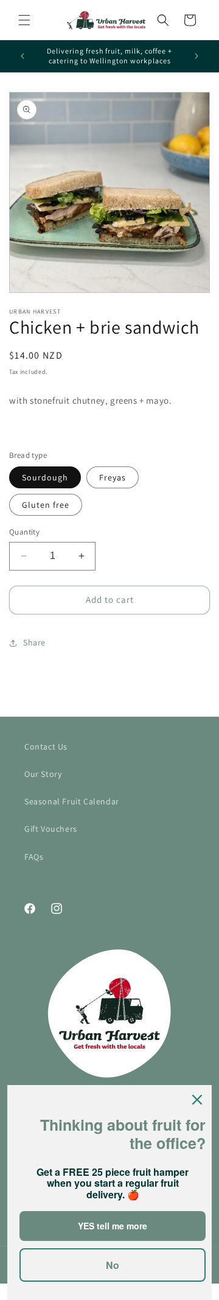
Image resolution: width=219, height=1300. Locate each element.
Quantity (24, 532)
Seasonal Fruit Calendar (71, 801)
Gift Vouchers (50, 828)
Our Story (42, 773)
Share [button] (34, 642)
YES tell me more (112, 1226)
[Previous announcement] (22, 56)
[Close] (197, 1099)
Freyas (112, 477)
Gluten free (45, 504)
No (112, 1265)
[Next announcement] (196, 56)
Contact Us (46, 746)
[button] (24, 20)
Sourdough (45, 477)
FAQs (33, 856)
